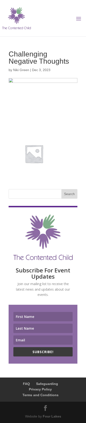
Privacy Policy (40, 389)
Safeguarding (47, 384)
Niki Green (21, 70)
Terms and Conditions (40, 395)
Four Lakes (52, 416)
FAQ (26, 384)
